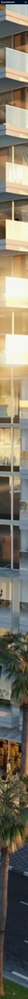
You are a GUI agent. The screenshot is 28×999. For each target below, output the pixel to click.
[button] (26, 2)
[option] (14, 501)
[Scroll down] (14, 990)
